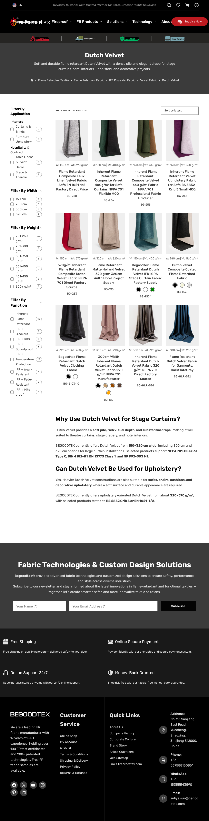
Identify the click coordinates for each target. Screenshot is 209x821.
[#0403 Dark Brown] (119, 385)
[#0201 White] (145, 289)
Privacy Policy (70, 767)
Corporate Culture (123, 739)
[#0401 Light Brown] (105, 385)
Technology (142, 22)
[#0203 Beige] (182, 285)
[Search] (169, 5)
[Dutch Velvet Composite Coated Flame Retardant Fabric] (182, 233)
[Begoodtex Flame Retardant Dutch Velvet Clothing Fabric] (72, 325)
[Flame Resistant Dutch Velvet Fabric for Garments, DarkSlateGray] (182, 325)
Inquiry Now (193, 21)
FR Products (87, 22)
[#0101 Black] (138, 289)
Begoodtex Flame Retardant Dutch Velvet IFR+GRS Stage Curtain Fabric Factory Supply (145, 274)
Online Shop (68, 736)
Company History (122, 733)
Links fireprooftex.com (126, 764)
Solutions (115, 22)
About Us (116, 727)
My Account (68, 742)
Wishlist (65, 748)
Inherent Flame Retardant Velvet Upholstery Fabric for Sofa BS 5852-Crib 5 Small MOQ (182, 180)
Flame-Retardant (27, 22)
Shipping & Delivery (74, 760)
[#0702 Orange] (108, 392)
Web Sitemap (119, 758)
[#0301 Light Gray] (189, 285)
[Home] (31, 80)
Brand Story (118, 745)
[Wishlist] (178, 5)
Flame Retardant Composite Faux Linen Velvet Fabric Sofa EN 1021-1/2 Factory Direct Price (72, 180)
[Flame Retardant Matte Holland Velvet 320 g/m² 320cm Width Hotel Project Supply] (108, 233)
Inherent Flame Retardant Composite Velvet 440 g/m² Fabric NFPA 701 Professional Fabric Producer (145, 185)
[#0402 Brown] (112, 385)
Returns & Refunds (73, 773)
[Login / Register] (197, 5)
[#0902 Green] (152, 289)
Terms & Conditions (74, 754)
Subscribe (178, 606)
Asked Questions (122, 752)
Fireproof (60, 22)
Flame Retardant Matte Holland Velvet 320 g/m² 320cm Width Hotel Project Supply (108, 274)
